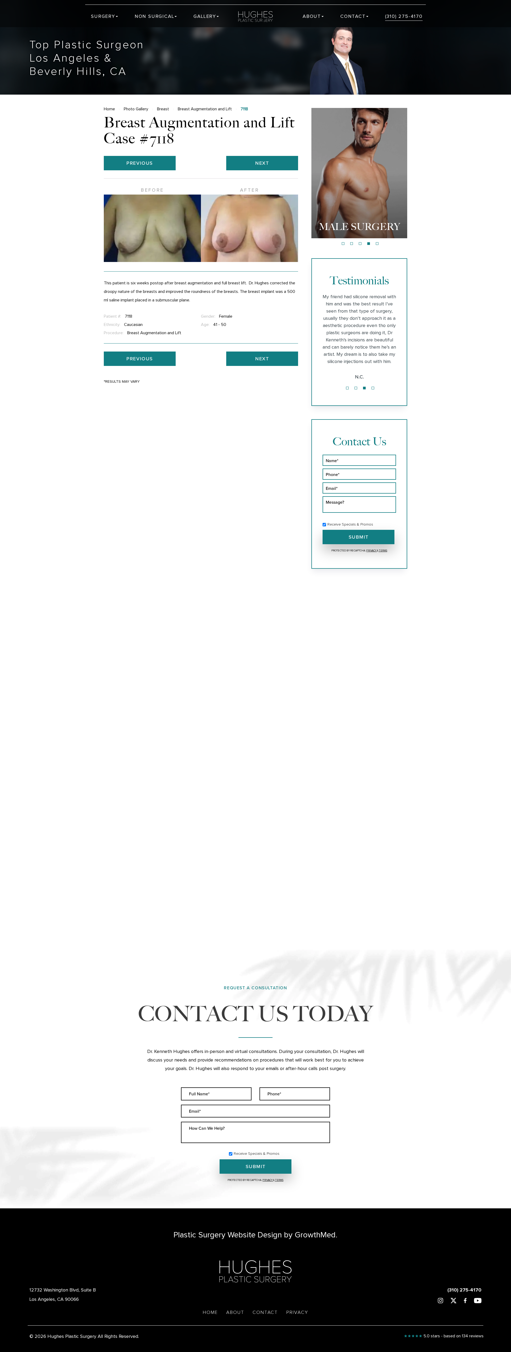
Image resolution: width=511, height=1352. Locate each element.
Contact (353, 16)
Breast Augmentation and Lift (205, 109)
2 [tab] (351, 243)
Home (109, 109)
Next (262, 163)
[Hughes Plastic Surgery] (259, 16)
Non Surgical (154, 16)
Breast (163, 109)
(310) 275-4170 (404, 16)
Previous (139, 163)
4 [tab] (368, 243)
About (312, 16)
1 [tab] (343, 243)
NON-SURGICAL (359, 226)
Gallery (204, 16)
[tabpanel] (359, 173)
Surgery (103, 16)
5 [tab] (377, 243)
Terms (382, 550)
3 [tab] (360, 243)
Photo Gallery (136, 109)
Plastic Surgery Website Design (228, 1235)
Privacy (371, 550)
